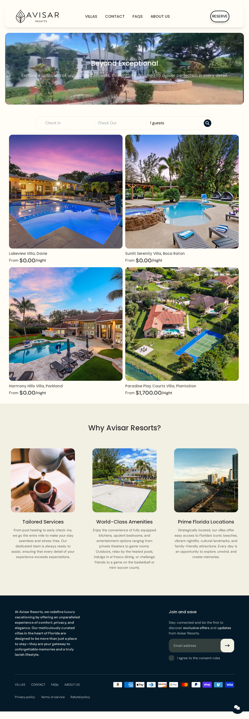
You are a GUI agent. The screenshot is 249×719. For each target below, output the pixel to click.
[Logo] (38, 16)
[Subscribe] (227, 645)
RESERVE (220, 16)
